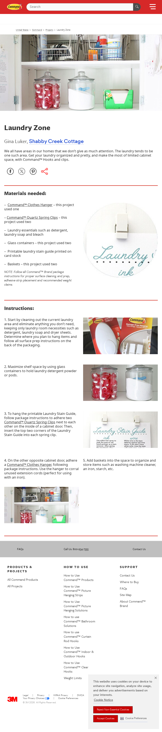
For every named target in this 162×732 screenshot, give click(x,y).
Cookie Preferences (68, 698)
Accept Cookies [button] (105, 718)
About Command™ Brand (133, 603)
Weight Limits (73, 678)
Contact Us (139, 549)
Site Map (125, 594)
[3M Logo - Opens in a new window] (14, 7)
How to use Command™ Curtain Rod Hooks (77, 636)
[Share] (44, 171)
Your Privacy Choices (33, 698)
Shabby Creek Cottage (56, 141)
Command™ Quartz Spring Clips (32, 217)
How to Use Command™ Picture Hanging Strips (77, 590)
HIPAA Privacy (60, 695)
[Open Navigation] (153, 8)
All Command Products (22, 579)
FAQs (20, 549)
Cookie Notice (103, 700)
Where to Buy (129, 581)
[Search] (137, 7)
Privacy (41, 695)
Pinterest (33, 171)
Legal (25, 695)
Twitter (21, 171)
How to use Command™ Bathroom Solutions (79, 621)
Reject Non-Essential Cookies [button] (113, 710)
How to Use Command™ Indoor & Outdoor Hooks (79, 652)
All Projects (14, 586)
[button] (133, 718)
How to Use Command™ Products (78, 577)
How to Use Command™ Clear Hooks (76, 667)
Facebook (10, 171)
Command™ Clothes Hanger (30, 204)
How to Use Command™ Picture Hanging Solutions (77, 606)
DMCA (80, 695)
